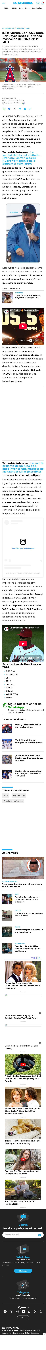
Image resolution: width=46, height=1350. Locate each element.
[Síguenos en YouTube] (23, 1311)
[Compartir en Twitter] (14, 109)
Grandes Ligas (19, 795)
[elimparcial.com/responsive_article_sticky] (44, 1334)
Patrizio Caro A (10, 98)
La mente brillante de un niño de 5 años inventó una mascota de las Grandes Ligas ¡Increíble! (23, 467)
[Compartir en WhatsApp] (4, 109)
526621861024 (23, 1260)
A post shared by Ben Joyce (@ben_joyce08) (23, 573)
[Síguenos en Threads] (35, 1311)
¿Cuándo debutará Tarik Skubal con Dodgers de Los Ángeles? (29, 758)
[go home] (23, 1327)
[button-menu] (3, 3)
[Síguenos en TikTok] (29, 1311)
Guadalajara (37, 8)
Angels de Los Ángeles (13, 801)
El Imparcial (8, 28)
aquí (21, 712)
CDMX (14, 8)
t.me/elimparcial (23, 1295)
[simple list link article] (23, 869)
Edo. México (24, 8)
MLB (27, 28)
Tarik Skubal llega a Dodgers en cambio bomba (29, 741)
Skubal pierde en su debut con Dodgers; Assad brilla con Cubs (28, 773)
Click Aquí (23, 1271)
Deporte (20, 28)
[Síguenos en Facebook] (5, 1311)
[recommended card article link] (7, 297)
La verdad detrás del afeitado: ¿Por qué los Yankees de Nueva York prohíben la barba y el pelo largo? (21, 158)
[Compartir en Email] (25, 109)
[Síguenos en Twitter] (11, 1311)
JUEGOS (6, 8)
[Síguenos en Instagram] (17, 1311)
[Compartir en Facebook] (9, 109)
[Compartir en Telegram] (19, 109)
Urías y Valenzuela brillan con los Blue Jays (28, 726)
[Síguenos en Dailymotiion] (41, 1311)
